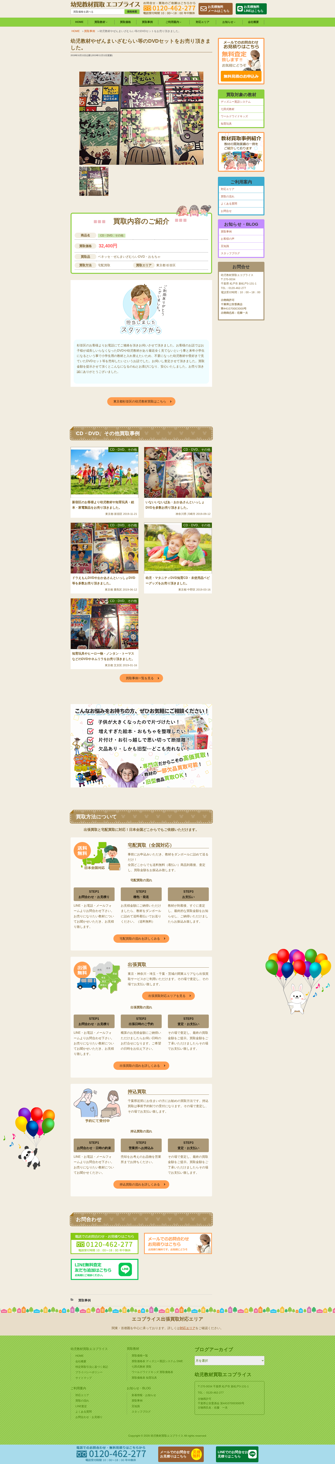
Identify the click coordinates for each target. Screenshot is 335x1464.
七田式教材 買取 (141, 1366)
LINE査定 (81, 1406)
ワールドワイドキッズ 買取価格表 (152, 1372)
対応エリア (202, 21)
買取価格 (125, 21)
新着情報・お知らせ (144, 1395)
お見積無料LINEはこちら (253, 8)
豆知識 (225, 246)
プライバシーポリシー (89, 1372)
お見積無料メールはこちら (219, 8)
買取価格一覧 (140, 1355)
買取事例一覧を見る (140, 678)
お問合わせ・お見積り (89, 1417)
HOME (79, 21)
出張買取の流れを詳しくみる (140, 1065)
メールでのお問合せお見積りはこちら (175, 1454)
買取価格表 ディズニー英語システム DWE (157, 1361)
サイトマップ (83, 1377)
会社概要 (253, 21)
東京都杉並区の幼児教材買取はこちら (139, 401)
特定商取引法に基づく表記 (91, 1366)
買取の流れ (227, 196)
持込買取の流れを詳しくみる (140, 1184)
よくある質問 (229, 203)
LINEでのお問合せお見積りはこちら (233, 1454)
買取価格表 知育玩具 (144, 1377)
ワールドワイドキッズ (234, 116)
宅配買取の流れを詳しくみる (140, 938)
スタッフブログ (230, 253)
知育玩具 (226, 123)
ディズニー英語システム (236, 101)
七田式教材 (227, 109)
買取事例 (147, 21)
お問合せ (226, 210)
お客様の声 (227, 238)
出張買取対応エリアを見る (167, 995)
